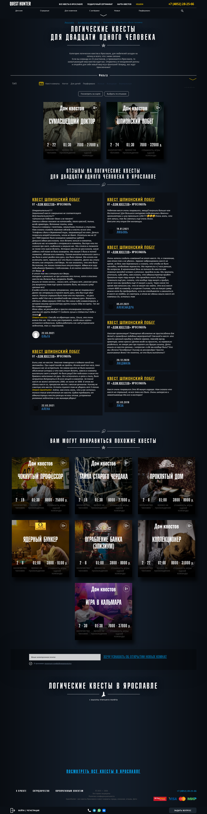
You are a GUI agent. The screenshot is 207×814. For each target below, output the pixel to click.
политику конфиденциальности (57, 663)
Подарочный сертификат (100, 4)
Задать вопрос (182, 810)
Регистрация (33, 810)
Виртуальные (125, 83)
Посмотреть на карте (90, 93)
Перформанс (144, 10)
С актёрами (94, 10)
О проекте (21, 790)
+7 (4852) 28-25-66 (181, 4)
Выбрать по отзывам (116, 93)
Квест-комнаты (52, 83)
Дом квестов (46, 204)
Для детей (76, 83)
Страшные (44, 10)
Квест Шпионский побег (56, 199)
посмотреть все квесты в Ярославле (103, 771)
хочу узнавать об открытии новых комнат (135, 656)
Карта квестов (124, 4)
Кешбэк (139, 4)
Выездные (112, 83)
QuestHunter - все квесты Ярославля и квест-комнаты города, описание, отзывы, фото (101, 799)
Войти (21, 810)
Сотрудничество (41, 790)
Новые (117, 10)
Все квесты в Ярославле (71, 4)
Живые (101, 83)
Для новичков (71, 10)
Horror (65, 83)
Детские (18, 10)
